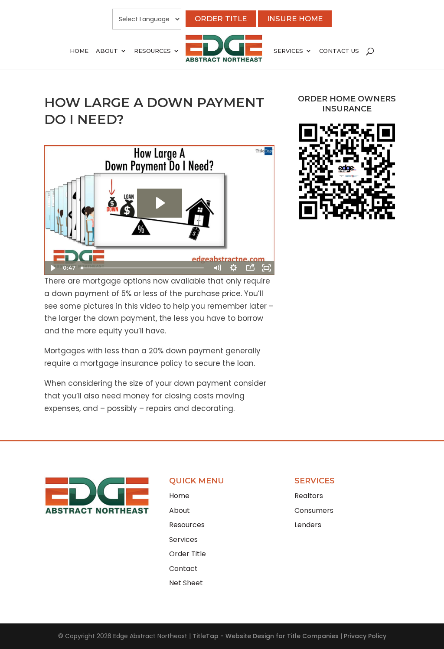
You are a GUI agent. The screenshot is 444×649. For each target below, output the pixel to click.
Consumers (313, 510)
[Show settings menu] (233, 268)
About (107, 51)
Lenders (307, 525)
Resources (152, 51)
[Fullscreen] (266, 268)
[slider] (143, 268)
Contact (183, 569)
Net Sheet (186, 583)
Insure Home (295, 18)
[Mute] (217, 268)
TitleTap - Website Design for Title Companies (266, 636)
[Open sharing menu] (250, 268)
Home (79, 51)
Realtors (308, 496)
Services (288, 51)
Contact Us (339, 51)
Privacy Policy (365, 636)
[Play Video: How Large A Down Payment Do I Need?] (159, 203)
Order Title (221, 18)
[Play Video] (52, 268)
